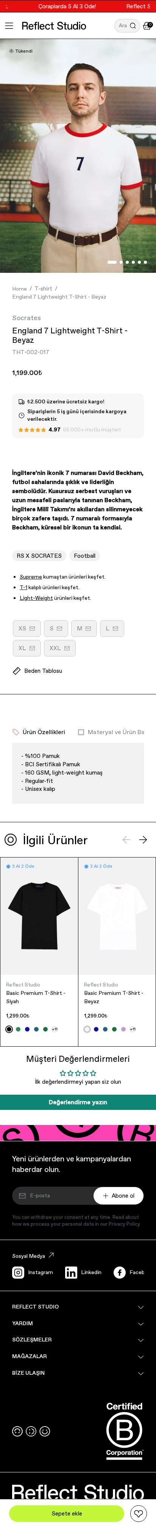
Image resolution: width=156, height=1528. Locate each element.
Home (19, 288)
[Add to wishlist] (138, 1513)
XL (30, 650)
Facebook (141, 1272)
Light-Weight (36, 597)
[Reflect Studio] (54, 26)
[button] (127, 26)
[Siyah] (9, 1029)
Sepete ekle (66, 1513)
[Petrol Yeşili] (36, 1029)
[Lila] (123, 1029)
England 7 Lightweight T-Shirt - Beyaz (59, 296)
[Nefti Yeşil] (45, 1029)
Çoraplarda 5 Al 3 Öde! (61, 6)
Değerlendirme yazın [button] (78, 1102)
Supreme (31, 576)
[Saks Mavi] (27, 1029)
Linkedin (91, 1272)
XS (30, 631)
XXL (63, 650)
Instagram (40, 1272)
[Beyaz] (87, 1029)
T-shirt (43, 288)
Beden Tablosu (43, 670)
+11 (55, 1029)
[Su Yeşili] (18, 1029)
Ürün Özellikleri (44, 732)
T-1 (23, 587)
